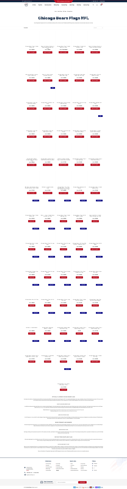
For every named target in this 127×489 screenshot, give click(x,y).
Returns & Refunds (84, 465)
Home (56, 11)
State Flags (79, 4)
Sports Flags (72, 4)
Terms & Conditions (84, 470)
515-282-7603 (102, 1)
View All (57, 470)
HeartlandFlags (28, 487)
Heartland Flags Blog (74, 468)
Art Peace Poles (48, 463)
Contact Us (72, 465)
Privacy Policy (83, 463)
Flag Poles (40, 4)
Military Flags (56, 4)
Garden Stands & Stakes (60, 468)
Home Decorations (48, 4)
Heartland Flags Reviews (74, 470)
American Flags (86, 4)
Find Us (27, 470)
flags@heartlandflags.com (28, 1)
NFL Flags (64, 11)
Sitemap (82, 468)
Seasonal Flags (64, 4)
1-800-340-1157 (95, 1)
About (72, 463)
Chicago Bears (69, 11)
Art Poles (34, 4)
